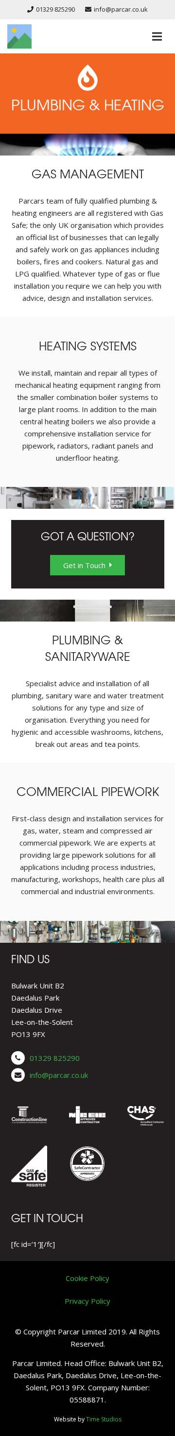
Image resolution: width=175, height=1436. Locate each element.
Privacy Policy (87, 1301)
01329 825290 (55, 1058)
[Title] (19, 36)
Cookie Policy (87, 1278)
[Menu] (157, 36)
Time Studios (104, 1419)
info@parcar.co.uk (59, 1075)
